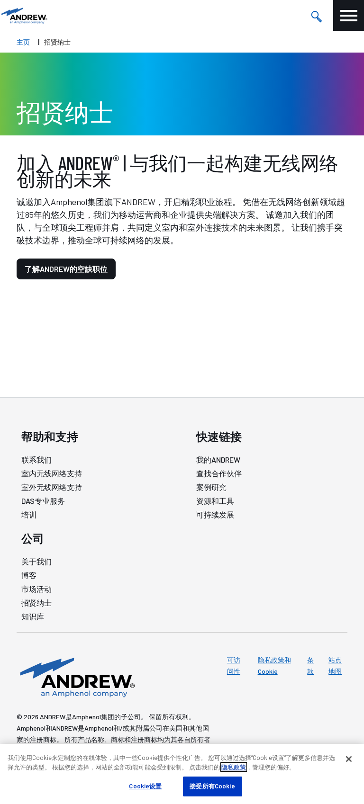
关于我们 (36, 561)
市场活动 (36, 588)
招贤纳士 (36, 602)
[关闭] (348, 759)
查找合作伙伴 (219, 473)
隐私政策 (233, 767)
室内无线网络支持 (51, 473)
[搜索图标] (316, 15)
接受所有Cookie (212, 786)
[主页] (76, 676)
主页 (23, 42)
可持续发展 (215, 514)
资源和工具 (215, 500)
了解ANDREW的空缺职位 (66, 268)
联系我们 (36, 459)
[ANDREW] (23, 15)
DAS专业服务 (43, 500)
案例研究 (211, 486)
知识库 (32, 616)
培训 (28, 514)
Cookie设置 (145, 786)
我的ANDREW (218, 459)
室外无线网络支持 (51, 486)
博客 (28, 575)
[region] (182, 774)
